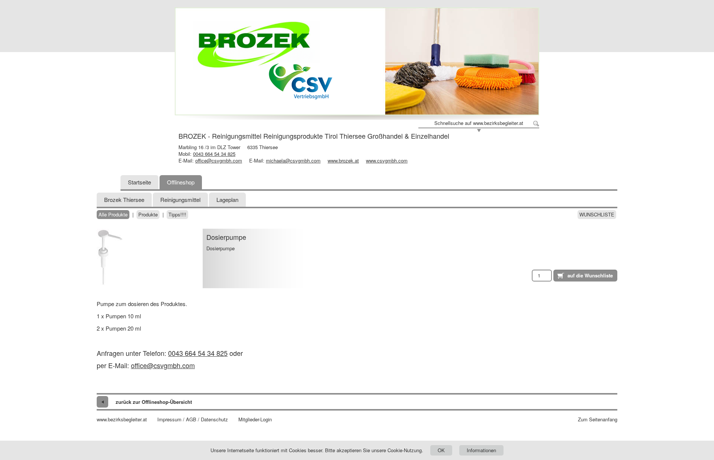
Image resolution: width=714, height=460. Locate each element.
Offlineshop (180, 182)
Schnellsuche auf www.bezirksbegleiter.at (478, 123)
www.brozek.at (343, 160)
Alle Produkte (113, 214)
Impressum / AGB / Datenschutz (192, 419)
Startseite (139, 182)
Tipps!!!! (177, 214)
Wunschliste (596, 214)
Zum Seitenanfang (597, 419)
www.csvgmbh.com (387, 160)
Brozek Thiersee (124, 199)
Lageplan (227, 199)
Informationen (481, 450)
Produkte (148, 214)
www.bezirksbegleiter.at (122, 419)
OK (441, 450)
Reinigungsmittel (180, 199)
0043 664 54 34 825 (214, 153)
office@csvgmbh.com (218, 160)
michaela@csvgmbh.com (293, 160)
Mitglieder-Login (255, 419)
